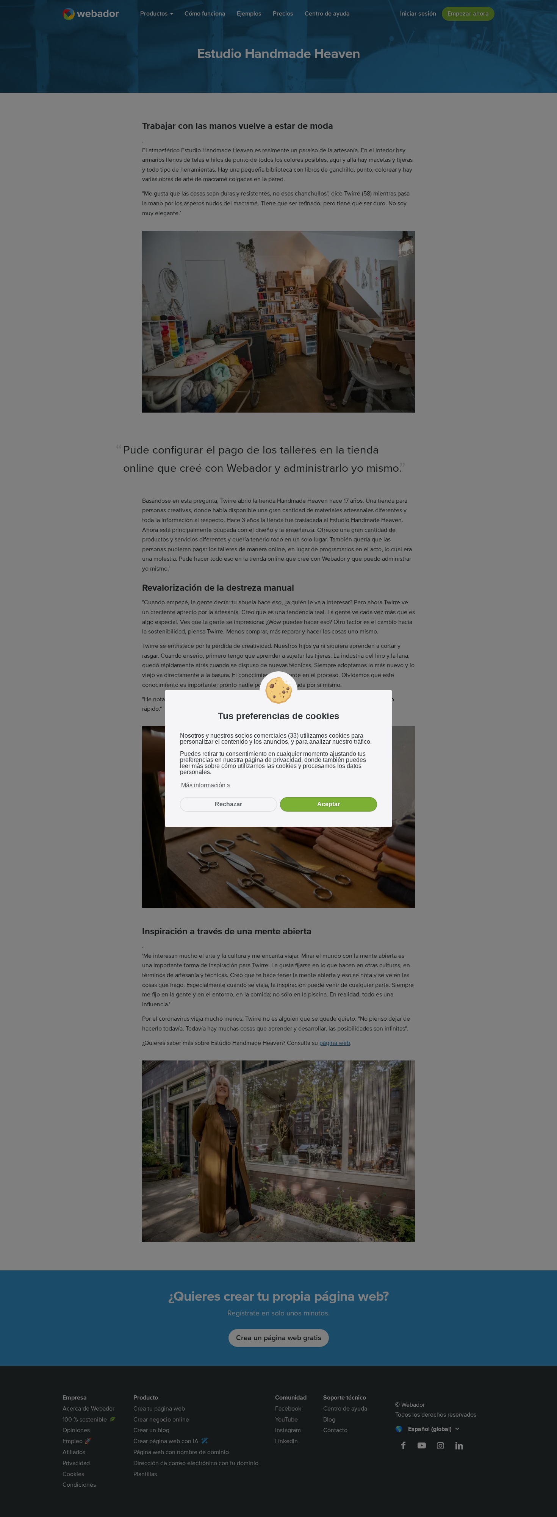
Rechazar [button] (228, 804)
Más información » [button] (205, 785)
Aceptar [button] (328, 804)
